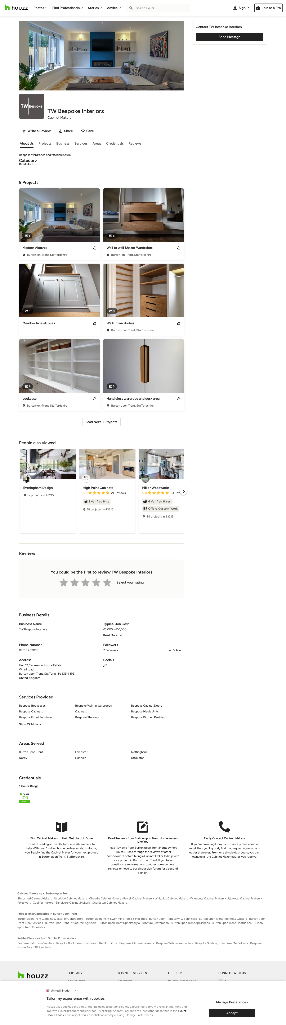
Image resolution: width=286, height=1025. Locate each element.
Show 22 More (28, 724)
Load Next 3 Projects (101, 422)
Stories (93, 8)
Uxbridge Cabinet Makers (70, 898)
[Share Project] (95, 248)
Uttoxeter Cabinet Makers (244, 898)
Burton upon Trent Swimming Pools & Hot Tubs (116, 919)
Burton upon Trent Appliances (190, 923)
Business (62, 143)
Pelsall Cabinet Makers (138, 898)
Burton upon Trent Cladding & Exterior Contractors (50, 919)
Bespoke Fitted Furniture (101, 943)
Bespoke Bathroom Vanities (35, 943)
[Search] (131, 8)
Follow (177, 650)
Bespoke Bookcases (69, 943)
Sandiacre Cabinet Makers (72, 902)
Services (81, 143)
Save (90, 131)
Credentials (115, 143)
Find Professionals (66, 8)
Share (68, 131)
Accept (232, 1013)
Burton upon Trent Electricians (232, 923)
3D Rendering (43, 947)
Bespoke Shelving (206, 943)
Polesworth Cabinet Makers (35, 902)
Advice (112, 8)
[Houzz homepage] (16, 7)
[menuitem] (40, 8)
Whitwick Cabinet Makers (171, 898)
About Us (26, 143)
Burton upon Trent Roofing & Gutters (223, 919)
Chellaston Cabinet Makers (109, 902)
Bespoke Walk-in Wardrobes (174, 943)
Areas (97, 143)
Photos (38, 8)
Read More (26, 164)
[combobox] (158, 8)
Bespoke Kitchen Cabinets (136, 943)
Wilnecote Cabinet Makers (207, 898)
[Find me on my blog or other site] (105, 665)
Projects (45, 143)
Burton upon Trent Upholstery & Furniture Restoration (134, 923)
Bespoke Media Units (234, 943)
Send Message (230, 37)
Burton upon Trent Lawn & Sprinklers (173, 919)
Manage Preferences (232, 1002)
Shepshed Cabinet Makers (34, 898)
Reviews (135, 143)
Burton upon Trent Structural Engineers (71, 923)
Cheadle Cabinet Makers (105, 898)
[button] (101, 794)
